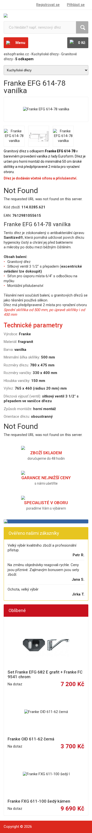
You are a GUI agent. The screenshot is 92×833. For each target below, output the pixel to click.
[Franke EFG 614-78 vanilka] (46, 109)
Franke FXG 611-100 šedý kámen (39, 801)
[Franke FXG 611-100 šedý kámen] (46, 774)
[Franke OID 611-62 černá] (46, 712)
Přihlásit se (76, 4)
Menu (20, 42)
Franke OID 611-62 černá (31, 738)
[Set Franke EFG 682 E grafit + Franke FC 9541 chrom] (46, 645)
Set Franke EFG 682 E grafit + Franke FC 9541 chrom (45, 674)
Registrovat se (48, 4)
